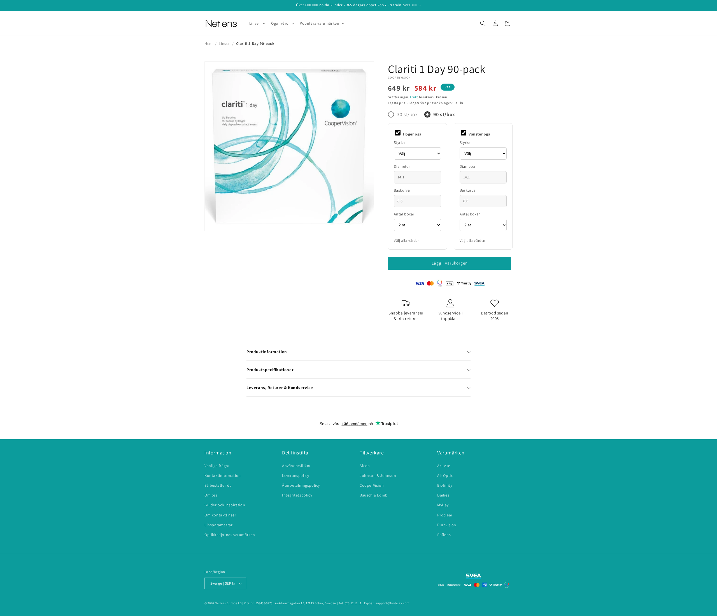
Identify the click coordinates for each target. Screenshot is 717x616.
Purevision (446, 524)
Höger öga (412, 134)
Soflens (444, 534)
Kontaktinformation (222, 475)
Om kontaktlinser (220, 515)
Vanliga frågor (217, 465)
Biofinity (444, 485)
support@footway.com (392, 603)
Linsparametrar (218, 524)
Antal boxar (404, 214)
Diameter (402, 166)
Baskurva (402, 190)
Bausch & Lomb (374, 495)
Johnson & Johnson (378, 475)
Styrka (399, 142)
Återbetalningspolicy (301, 485)
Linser (224, 43)
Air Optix (445, 475)
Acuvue (443, 465)
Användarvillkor (296, 465)
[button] (257, 23)
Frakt (414, 97)
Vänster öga (479, 134)
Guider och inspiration (224, 504)
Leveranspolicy (295, 475)
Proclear (445, 515)
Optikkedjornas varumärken (229, 534)
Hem (208, 43)
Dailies (443, 495)
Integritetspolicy (297, 495)
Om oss (211, 495)
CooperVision (399, 77)
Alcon (365, 465)
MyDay (443, 504)
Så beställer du (218, 485)
